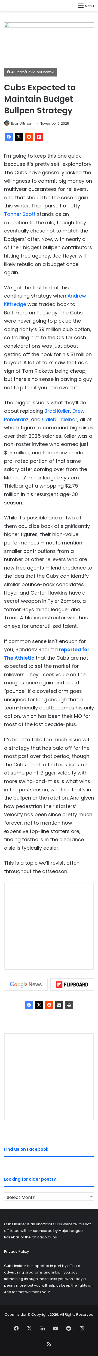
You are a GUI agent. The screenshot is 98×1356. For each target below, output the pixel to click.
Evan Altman (21, 123)
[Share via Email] (59, 1005)
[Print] (69, 1005)
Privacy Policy (16, 1251)
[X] (19, 137)
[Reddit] (29, 137)
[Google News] (26, 985)
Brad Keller (57, 411)
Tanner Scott (20, 214)
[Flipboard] (39, 137)
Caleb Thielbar (59, 419)
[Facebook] (9, 137)
